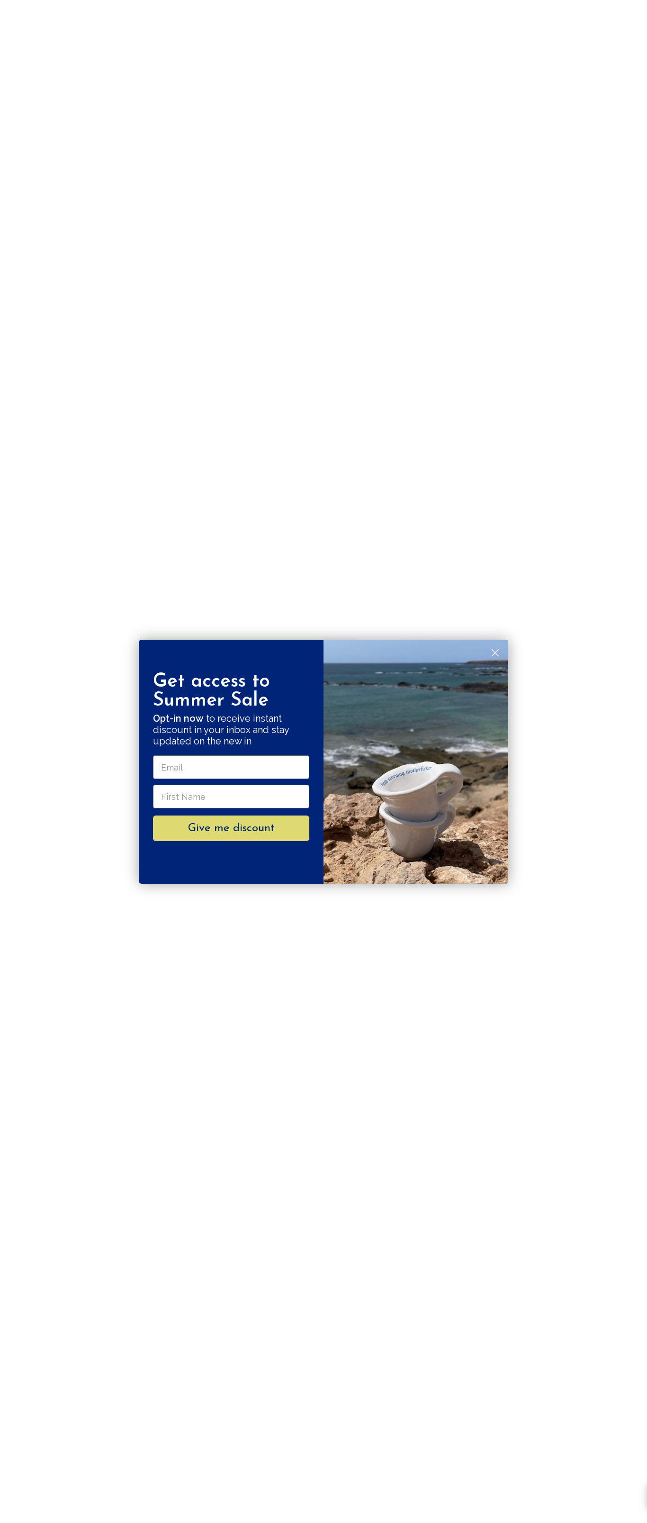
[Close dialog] (495, 652)
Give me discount (231, 828)
